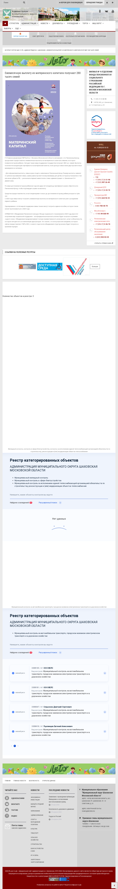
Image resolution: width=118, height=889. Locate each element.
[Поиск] (24, 2)
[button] (107, 2)
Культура (34, 829)
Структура (14, 23)
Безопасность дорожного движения (61, 809)
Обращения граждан (94, 2)
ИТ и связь (34, 855)
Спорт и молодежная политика (35, 822)
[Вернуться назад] (114, 885)
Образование (35, 811)
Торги (85, 23)
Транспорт (34, 833)
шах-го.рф (13, 871)
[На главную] (5, 23)
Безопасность (34, 781)
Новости (44, 23)
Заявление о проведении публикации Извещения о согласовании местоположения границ (61, 799)
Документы (57, 23)
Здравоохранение (37, 815)
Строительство (36, 844)
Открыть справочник (102, 243)
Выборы (7, 28)
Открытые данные (48, 781)
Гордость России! (55, 816)
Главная (7, 781)
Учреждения (72, 23)
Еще (17, 28)
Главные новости (19, 781)
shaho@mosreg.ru (88, 811)
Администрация (29, 23)
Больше (95, 266)
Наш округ (97, 23)
